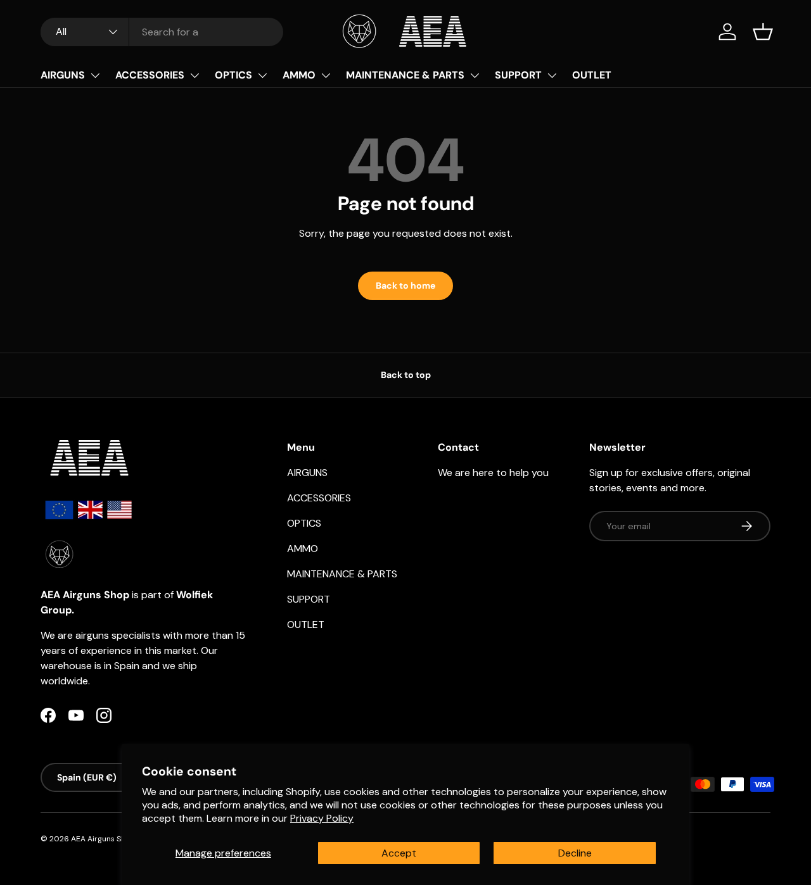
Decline (575, 853)
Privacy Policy (322, 818)
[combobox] (162, 32)
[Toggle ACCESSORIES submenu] (194, 75)
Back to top (406, 374)
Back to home (405, 285)
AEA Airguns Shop (103, 839)
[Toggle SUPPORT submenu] (551, 75)
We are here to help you (493, 472)
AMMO (299, 75)
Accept (398, 853)
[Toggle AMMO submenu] (325, 75)
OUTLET (591, 75)
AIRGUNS (63, 75)
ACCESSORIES (149, 75)
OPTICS (233, 75)
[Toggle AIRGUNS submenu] (95, 75)
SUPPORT (518, 75)
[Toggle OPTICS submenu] (262, 75)
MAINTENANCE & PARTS (405, 75)
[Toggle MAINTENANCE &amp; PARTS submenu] (474, 75)
